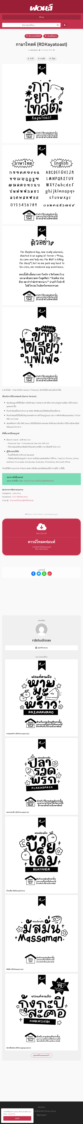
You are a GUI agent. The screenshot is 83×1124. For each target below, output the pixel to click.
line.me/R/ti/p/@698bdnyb (22, 500)
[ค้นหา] (58, 25)
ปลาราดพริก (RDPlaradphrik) (17, 812)
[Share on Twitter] (39, 573)
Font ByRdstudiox (20, 496)
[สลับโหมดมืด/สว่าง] (65, 25)
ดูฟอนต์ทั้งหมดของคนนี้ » (41, 1055)
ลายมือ (42, 58)
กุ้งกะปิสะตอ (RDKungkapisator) (18, 1048)
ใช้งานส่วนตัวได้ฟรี (34, 36)
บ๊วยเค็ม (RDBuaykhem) (15, 890)
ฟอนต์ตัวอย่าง (52, 36)
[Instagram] (49, 573)
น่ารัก (32, 58)
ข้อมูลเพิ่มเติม (11, 1114)
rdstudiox (16, 493)
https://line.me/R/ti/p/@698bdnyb (39, 480)
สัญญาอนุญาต (41, 1114)
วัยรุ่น (53, 58)
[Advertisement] (41, 595)
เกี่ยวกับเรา (41, 1107)
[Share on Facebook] (33, 573)
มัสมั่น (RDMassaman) (14, 969)
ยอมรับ (17, 1118)
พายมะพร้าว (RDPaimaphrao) (17, 733)
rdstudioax (34, 50)
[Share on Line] (44, 573)
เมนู (42, 17)
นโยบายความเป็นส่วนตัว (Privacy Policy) (41, 1111)
